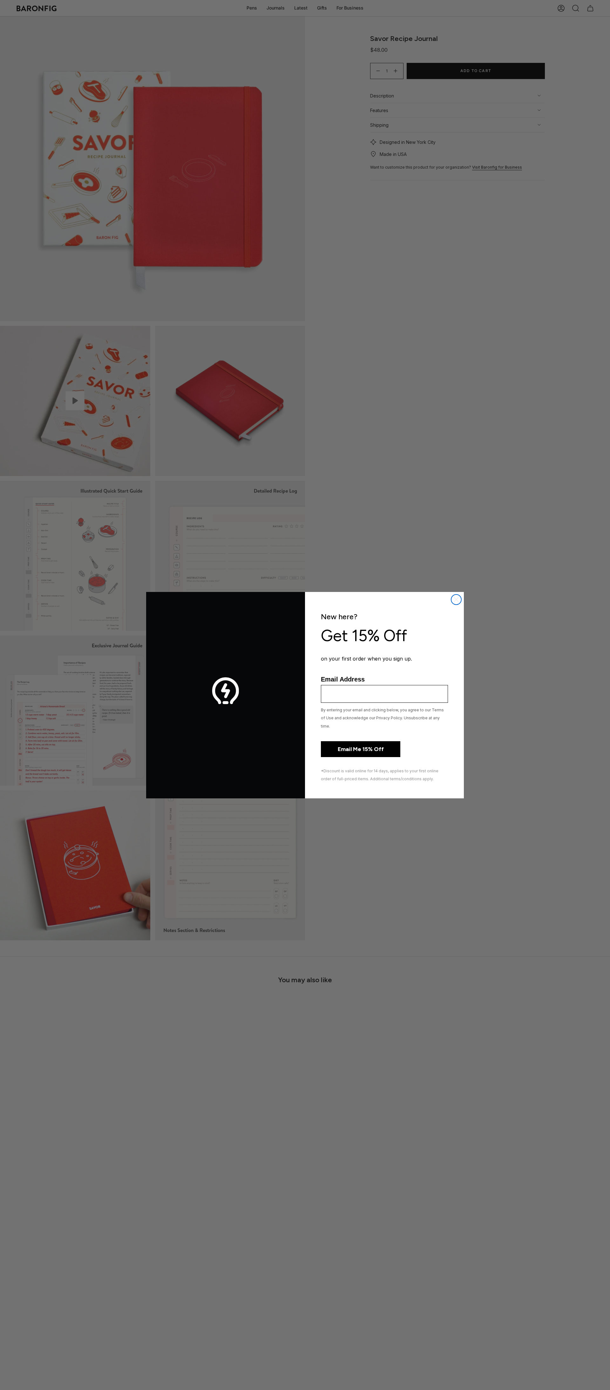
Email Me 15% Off (361, 749)
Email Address (343, 679)
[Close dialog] (456, 599)
